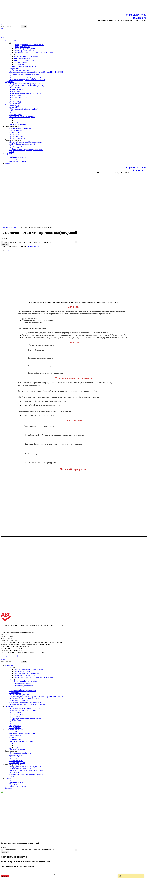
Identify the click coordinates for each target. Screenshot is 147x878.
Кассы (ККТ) (14, 107)
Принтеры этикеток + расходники (22, 117)
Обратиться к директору (18, 161)
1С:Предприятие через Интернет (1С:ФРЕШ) (26, 84)
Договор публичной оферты (11, 656)
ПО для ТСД (18, 122)
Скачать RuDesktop (16, 136)
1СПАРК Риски (15, 95)
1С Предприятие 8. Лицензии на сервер (24, 74)
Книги (11, 152)
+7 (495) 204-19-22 (136, 15)
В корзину (5, 244)
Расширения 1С (15, 68)
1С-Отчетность (15, 87)
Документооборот (20, 62)
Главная (4, 227)
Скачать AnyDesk (15, 134)
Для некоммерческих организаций (26, 49)
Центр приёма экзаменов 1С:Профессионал (25, 142)
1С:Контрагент (14, 91)
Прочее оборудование (17, 124)
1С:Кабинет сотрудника (18, 97)
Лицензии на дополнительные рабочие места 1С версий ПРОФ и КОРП (36, 72)
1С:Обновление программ (19, 70)
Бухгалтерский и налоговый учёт (26, 56)
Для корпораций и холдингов (24, 51)
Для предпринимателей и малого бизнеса (29, 45)
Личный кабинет (15, 130)
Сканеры (12, 113)
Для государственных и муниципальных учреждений (33, 52)
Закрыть (4, 659)
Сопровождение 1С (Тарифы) (20, 128)
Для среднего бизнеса (22, 47)
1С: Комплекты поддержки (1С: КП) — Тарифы (27, 80)
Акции (12, 156)
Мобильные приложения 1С (19, 76)
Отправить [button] (5, 876)
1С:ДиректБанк (15, 101)
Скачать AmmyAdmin (17, 138)
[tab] (75, 250)
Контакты (13, 159)
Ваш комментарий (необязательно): (17, 866)
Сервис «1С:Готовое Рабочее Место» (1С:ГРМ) (26, 86)
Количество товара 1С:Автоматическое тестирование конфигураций (28, 242)
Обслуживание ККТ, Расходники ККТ (23, 109)
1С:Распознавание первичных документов (25, 93)
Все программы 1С (21, 64)
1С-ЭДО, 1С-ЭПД (16, 89)
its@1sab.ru (139, 17)
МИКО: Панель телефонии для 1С (22, 144)
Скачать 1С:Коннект (16, 132)
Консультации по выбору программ (22, 66)
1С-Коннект (13, 99)
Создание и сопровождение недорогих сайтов (26, 150)
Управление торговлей (22, 58)
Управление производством (24, 60)
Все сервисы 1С (15, 103)
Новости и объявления (17, 157)
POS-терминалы (15, 111)
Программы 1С (13, 227)
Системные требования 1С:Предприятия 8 (25, 78)
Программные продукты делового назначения (26, 146)
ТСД (11, 119)
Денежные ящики (15, 115)
